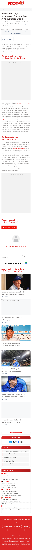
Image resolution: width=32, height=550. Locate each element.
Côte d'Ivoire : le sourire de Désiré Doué (10, 511)
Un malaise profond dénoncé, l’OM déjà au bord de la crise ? (11, 421)
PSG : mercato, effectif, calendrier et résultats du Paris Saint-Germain (14, 464)
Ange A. (23, 246)
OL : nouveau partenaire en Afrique (9, 507)
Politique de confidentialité (16, 530)
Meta (6, 521)
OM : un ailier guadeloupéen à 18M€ (9, 499)
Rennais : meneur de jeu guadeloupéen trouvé (11, 501)
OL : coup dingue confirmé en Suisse (9, 474)
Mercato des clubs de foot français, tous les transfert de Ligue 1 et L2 (15, 454)
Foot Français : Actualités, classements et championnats (15, 451)
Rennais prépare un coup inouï (8, 485)
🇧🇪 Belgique (5, 481)
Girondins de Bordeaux (23, 103)
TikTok (15, 521)
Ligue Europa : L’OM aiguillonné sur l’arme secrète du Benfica (12, 370)
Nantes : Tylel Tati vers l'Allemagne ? (9, 491)
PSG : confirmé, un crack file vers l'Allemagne (11, 495)
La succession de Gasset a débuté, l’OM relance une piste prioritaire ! (13, 293)
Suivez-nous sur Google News (14, 263)
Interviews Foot (26, 519)
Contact (26, 526)
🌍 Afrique (5, 506)
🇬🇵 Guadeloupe (6, 497)
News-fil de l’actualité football (9, 457)
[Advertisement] (16, 81)
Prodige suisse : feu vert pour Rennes (10, 479)
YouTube (20, 521)
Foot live (10, 519)
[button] (30, 9)
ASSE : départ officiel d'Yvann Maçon (9, 503)
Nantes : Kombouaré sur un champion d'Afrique (12, 509)
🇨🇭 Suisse (4, 473)
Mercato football (17, 519)
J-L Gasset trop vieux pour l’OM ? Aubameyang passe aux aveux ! (12, 319)
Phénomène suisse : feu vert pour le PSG (10, 477)
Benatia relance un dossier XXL (8, 483)
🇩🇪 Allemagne (6, 489)
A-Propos (18, 526)
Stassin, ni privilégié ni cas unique (9, 487)
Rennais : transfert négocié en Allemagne (10, 493)
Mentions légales (8, 526)
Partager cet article (10, 227)
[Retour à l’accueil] (16, 3)
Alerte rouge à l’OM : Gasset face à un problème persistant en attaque (13, 396)
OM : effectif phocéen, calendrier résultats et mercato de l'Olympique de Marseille (15, 460)
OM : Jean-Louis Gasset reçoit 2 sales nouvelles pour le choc (11, 344)
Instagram (10, 521)
